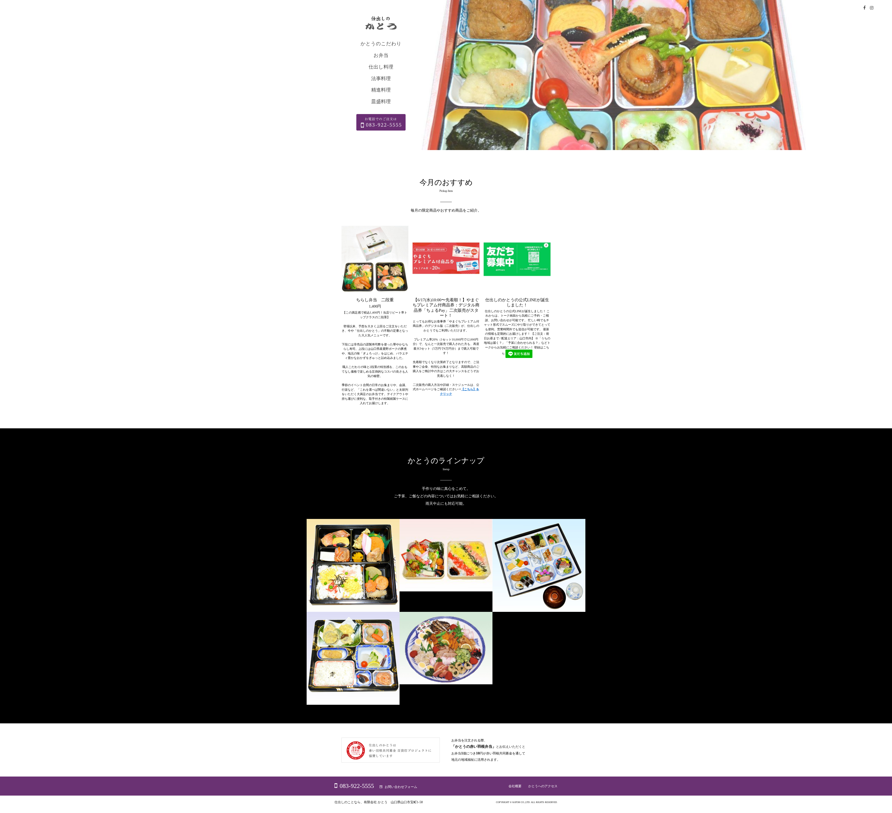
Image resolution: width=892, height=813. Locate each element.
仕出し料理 (381, 67)
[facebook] (864, 8)
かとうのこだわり (381, 43)
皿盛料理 (381, 101)
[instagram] (871, 8)
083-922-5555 (357, 786)
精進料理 (381, 90)
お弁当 (381, 55)
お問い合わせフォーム (401, 787)
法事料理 (381, 78)
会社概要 (514, 786)
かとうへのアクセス (543, 786)
